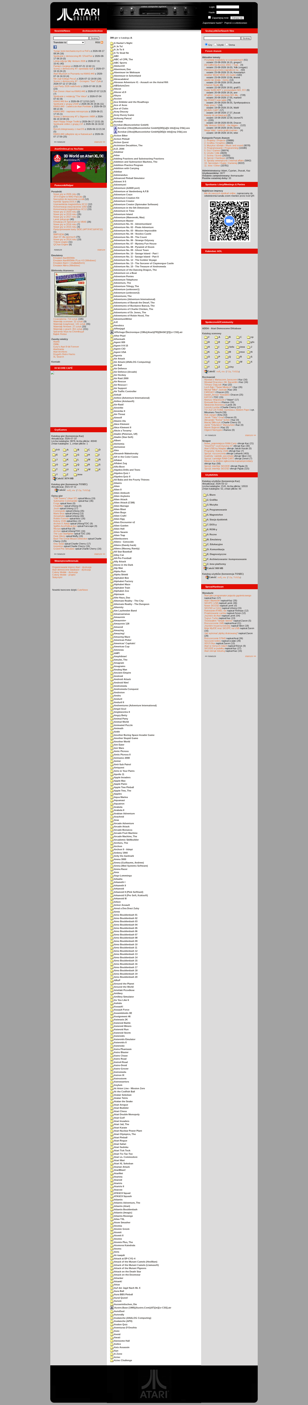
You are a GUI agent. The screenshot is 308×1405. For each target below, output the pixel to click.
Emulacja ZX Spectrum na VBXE (69, 222)
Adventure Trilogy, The (126, 286)
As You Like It (121, 1000)
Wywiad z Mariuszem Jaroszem (220, 379)
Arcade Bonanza (122, 830)
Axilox (117, 1344)
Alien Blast (119, 509)
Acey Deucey (120, 111)
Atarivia (117, 1176)
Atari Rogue (120, 1140)
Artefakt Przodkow (124, 990)
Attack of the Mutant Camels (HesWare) (135, 1261)
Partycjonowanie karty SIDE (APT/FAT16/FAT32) (78, 229)
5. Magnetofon (214, 514)
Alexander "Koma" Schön (217, 420)
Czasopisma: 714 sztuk (65, 319)
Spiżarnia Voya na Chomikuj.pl (68, 331)
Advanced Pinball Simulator (129, 178)
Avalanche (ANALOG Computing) (132, 1318)
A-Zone (117, 1354)
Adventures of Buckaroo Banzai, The (134, 305)
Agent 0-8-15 (120, 345)
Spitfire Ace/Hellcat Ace (65, 526)
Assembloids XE (122, 1013)
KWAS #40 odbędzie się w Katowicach (72, 134)
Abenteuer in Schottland (127, 75)
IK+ (206, 120)
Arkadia (117, 879)
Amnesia (118, 650)
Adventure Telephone (125, 279)
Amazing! (119, 633)
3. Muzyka (212, 504)
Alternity (118, 607)
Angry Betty (120, 715)
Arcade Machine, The (125, 836)
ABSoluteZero (121, 85)
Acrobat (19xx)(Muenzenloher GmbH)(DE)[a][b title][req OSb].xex (153, 128)
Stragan (206, 441)
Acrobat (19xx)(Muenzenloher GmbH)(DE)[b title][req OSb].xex (152, 132)
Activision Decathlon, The (127, 145)
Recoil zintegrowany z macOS (68, 129)
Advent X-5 (119, 181)
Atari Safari (119, 1144)
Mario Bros (59, 513)
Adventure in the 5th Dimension (131, 207)
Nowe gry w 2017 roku (64, 216)
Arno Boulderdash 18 (125, 970)
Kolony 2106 (59, 521)
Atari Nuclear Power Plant (127, 1130)
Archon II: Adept (61, 523)
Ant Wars (118, 748)
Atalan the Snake (123, 1101)
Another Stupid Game (125, 738)
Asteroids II (120, 1042)
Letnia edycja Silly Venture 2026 (69, 61)
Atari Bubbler (121, 1108)
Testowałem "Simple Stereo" (218, 620)
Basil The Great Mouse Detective (70, 538)
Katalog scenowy (211, 333)
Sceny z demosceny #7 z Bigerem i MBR (74, 116)
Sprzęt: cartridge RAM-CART (219, 458)
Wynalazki (207, 593)
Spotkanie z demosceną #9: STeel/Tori (72, 56)
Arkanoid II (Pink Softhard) (128, 892)
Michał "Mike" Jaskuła (215, 389)
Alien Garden (120, 525)
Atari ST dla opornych (64, 237)
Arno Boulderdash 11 (125, 947)
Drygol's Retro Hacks (64, 354)
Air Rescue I (120, 385)
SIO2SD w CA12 (212, 608)
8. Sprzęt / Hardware (214, 158)
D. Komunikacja (215, 549)
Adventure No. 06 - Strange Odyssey (133, 240)
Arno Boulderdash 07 (125, 934)
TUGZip (86, 490)
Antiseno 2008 (121, 758)
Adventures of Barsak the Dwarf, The (134, 302)
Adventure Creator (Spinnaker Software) (135, 204)
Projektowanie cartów (215, 613)
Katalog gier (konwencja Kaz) (67, 436)
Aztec (116, 1357)
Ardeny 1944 (120, 852)
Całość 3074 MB (65, 478)
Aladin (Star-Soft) (123, 437)
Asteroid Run (121, 1029)
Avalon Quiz (120, 1324)
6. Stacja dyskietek (216, 519)
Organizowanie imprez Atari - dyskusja (71, 567)
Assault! (118, 1006)
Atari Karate (120, 1127)
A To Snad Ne (121, 53)
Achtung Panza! (122, 118)
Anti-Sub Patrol (122, 764)
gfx (252, 342)
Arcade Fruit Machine (125, 833)
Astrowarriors (121, 1081)
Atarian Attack (121, 1167)
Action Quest (121, 142)
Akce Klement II (122, 427)
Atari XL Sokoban (123, 1163)
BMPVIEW (58, 234)
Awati (116, 1337)
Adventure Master (123, 220)
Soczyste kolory (212, 641)
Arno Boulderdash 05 (125, 928)
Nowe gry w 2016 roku (64, 224)
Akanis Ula (119, 421)
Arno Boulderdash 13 (125, 954)
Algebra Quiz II (121, 476)
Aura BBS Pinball (123, 1294)
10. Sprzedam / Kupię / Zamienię (220, 163)
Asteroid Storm (122, 1033)
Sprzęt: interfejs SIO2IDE (217, 466)
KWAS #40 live (60, 101)
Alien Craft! (120, 515)
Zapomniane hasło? (213, 23)
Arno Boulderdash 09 (125, 941)
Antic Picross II (122, 754)
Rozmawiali (208, 377)
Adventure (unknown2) (126, 292)
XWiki (56, 344)
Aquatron (118, 803)
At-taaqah (119, 1255)
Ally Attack (119, 561)
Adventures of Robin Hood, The (131, 315)
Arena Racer (120, 869)
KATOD (208, 397)
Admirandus (120, 175)
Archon (57, 531)
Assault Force (121, 1009)
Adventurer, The (122, 296)
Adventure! (119, 184)
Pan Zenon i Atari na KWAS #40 (69, 91)
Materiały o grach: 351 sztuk (67, 329)
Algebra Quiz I (121, 473)
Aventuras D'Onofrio (125, 1327)
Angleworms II (121, 712)
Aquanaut (119, 800)
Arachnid (118, 816)
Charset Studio (211, 85)
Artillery (118, 993)
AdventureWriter (122, 319)
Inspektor (58, 546)
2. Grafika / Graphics (215, 143)
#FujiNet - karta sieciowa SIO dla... (221, 95)
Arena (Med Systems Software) (130, 865)
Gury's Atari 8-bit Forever (66, 346)
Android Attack (122, 679)
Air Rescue (119, 381)
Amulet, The (120, 659)
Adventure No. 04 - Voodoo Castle (132, 233)
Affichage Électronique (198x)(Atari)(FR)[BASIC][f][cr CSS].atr (148, 332)
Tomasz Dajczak (212, 384)
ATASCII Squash (122, 1196)
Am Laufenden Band (125, 610)
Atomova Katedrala (124, 1245)
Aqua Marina (120, 797)
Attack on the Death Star (127, 1271)
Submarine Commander (65, 501)
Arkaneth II (119, 885)
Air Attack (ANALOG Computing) (132, 362)
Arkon (117, 902)
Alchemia (118, 444)
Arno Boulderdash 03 (125, 921)
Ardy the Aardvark (123, 856)
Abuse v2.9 (119, 92)
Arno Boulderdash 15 (125, 960)
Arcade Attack (121, 826)
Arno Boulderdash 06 (125, 931)
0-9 (58, 449)
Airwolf (117, 417)
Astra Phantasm (122, 1049)
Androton (119, 692)
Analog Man (120, 669)
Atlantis (118, 1199)
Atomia (117, 1226)
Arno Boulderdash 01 (125, 915)
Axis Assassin (121, 1347)
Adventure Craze (122, 194)
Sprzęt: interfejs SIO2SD (216, 468)
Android (118, 676)
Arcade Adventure (123, 823)
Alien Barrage (121, 506)
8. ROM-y (211, 529)
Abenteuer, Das (122, 69)
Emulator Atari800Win (64, 258)
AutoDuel (118, 1311)
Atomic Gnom (121, 1229)
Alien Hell (118, 529)
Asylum (117, 1085)
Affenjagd (119, 328)
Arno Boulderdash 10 (125, 944)
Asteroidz (119, 1046)
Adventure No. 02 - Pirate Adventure (133, 227)
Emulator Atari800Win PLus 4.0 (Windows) (74, 260)
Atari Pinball (120, 1137)
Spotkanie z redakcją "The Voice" (70, 96)
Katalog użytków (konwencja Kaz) (221, 481)
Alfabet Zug (120, 463)
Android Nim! (121, 682)
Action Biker (120, 135)
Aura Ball (118, 1291)
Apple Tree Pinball (123, 787)
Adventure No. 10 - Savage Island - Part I (135, 253)
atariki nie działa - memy (216, 80)
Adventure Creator (123, 201)
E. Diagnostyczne (216, 554)
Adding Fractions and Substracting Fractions (138, 158)
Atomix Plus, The (123, 1242)
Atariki (56, 341)
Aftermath (119, 339)
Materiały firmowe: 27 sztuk (67, 326)
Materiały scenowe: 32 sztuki (68, 321)
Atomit (117, 1232)
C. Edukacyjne (214, 544)
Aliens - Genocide (123, 542)
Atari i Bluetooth (212, 600)
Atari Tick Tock (121, 1150)
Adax (116, 155)
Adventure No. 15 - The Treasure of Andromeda (139, 266)
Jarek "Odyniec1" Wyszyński (219, 425)
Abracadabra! (121, 79)
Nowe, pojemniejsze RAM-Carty (220, 443)
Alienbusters (120, 538)
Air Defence (120, 368)
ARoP (116, 980)
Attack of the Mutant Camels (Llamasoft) (136, 1265)
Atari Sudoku (120, 1147)
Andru (117, 695)
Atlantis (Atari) (121, 1206)
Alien (116, 486)
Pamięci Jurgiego (62, 66)
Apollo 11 (118, 774)
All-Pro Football (122, 558)
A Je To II (118, 49)
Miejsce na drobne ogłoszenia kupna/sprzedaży (228, 461)
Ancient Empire (122, 672)
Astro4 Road (120, 1062)
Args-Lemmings (122, 875)
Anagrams (119, 666)
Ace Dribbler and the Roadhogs (131, 102)
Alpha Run (119, 571)
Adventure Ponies (123, 276)
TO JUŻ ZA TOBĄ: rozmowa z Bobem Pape (226, 410)
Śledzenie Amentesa (214, 404)
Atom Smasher (121, 1222)
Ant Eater (118, 744)
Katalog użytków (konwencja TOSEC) (223, 574)
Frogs (56, 503)
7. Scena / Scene (213, 155)
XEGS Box (209, 643)
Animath (118, 728)
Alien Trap (119, 535)
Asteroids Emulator (124, 1039)
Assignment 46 (122, 1016)
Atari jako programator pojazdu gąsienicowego (227, 595)
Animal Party (120, 718)
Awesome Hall (121, 1341)
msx (242, 352)
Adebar (117, 171)
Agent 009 (119, 342)
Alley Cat (118, 555)
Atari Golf (119, 1117)
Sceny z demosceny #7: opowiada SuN (73, 68)
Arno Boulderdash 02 (125, 918)
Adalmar (118, 152)
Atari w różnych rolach (215, 646)
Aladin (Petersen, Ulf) (125, 434)
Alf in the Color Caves (125, 457)
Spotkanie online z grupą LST (68, 124)
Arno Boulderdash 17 (125, 967)
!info (231, 347)
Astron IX (118, 1075)
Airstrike (118, 407)
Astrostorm (120, 1078)
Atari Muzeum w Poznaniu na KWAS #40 (73, 73)
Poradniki (56, 191)
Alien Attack (120, 499)
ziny (231, 367)
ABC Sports (120, 62)
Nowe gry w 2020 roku (64, 211)
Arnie (116, 911)
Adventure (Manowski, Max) (129, 217)
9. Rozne (211, 534)
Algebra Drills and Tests (126, 470)
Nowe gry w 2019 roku (64, 214)
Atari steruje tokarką (214, 651)
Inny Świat (58, 543)
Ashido (117, 1003)
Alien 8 (117, 489)
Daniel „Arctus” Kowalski (216, 394)
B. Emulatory (213, 539)
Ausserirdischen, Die (125, 1304)
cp (252, 337)
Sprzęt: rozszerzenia (215, 453)
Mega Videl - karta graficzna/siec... (221, 130)
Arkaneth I (119, 882)
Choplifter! (58, 506)
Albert (117, 440)
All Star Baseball (122, 551)
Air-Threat (119, 414)
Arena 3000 (119, 859)
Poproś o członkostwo (235, 23)
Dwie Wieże (59, 536)
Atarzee (117, 1189)
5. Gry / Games (212, 150)
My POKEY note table (215, 100)
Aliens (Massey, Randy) (126, 548)
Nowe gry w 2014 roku (64, 239)
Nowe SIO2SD (211, 605)
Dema (232, 45)
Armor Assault (121, 905)
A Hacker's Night (122, 43)
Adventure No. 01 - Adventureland (132, 224)
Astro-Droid (120, 1065)
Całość (62, 490)
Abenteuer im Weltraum (126, 72)
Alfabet (117, 460)
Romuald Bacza (212, 402)
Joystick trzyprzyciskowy (217, 625)
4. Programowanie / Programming (221, 148)
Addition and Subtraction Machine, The (135, 162)
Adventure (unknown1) (126, 289)
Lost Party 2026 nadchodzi (67, 86)
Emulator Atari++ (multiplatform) (69, 263)
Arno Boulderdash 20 (125, 977)
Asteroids (119, 1036)
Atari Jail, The (121, 1124)
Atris (116, 1252)
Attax (116, 1284)
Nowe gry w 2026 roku (64, 194)
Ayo (115, 1350)
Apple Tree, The (122, 790)
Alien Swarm (120, 532)
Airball (117, 394)
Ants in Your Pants (124, 771)
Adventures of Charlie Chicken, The (133, 309)
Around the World (123, 987)
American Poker (122, 640)
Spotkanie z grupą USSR (66, 104)
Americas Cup (121, 646)
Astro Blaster (120, 1052)
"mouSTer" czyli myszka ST (218, 446)
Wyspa (57, 528)
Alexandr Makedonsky (125, 453)
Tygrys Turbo (211, 618)
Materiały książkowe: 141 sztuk (69, 324)
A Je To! (118, 46)
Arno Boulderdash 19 (125, 974)
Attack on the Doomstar (126, 1274)
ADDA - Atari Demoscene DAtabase (221, 328)
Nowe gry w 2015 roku (64, 227)
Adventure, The (122, 283)
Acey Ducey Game (123, 115)
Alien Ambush (121, 493)
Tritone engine (60, 242)
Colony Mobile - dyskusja (65, 572)
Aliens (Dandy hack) (124, 545)
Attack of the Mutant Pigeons (129, 1268)
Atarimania (58, 349)
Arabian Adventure (124, 813)
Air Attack (119, 358)
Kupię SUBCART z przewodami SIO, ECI (225, 90)
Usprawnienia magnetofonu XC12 (70, 204)
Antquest (118, 767)
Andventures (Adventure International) (135, 705)
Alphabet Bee (121, 578)
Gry (210, 45)
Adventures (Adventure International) (134, 299)
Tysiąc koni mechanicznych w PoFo (71, 51)
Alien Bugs (119, 512)
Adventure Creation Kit (126, 198)
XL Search (58, 356)
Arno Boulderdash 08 (125, 937)
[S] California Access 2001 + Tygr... (222, 65)
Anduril (117, 699)
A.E (115, 322)
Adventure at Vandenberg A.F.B (131, 191)
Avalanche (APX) (122, 1321)
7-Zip (79, 490)
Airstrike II (119, 411)
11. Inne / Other (212, 165)
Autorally (118, 1314)
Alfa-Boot (119, 466)
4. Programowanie (216, 509)
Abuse (117, 88)
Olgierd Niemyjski (213, 430)
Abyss (117, 95)
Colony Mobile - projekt (63, 574)
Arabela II (118, 810)
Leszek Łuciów (212, 407)
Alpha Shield (120, 574)
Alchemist (119, 447)
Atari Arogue (120, 1104)
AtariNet (118, 1173)
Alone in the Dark (123, 565)
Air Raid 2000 (120, 378)
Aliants (117, 483)
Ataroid (117, 1180)
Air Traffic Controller (124, 391)
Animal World (121, 722)
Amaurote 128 (121, 623)
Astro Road (120, 1059)
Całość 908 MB (215, 568)
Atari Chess (120, 1111)
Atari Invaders (121, 1121)
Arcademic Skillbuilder (126, 839)
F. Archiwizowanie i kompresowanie (226, 559)
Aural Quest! (120, 1298)
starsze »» (99, 142)
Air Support (120, 388)
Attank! (117, 1281)
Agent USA (119, 352)
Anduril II (118, 702)
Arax (116, 820)
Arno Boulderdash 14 (125, 957)
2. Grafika (211, 500)
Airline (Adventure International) (131, 398)
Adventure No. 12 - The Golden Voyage (135, 260)
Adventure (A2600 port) (126, 188)
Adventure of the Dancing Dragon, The (135, 270)
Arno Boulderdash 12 (125, 951)
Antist (117, 761)
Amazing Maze (121, 637)
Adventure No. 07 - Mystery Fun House (135, 243)
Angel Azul (119, 709)
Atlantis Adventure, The (126, 1202)
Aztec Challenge (122, 1360)
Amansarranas (121, 614)
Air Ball (117, 365)
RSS (98, 42)
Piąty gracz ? (211, 105)
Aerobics (118, 325)
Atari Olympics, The (124, 1134)
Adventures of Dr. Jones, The (129, 312)
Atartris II (118, 1186)
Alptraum (118, 594)
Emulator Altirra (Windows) (66, 265)
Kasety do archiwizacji (215, 115)
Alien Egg (119, 519)
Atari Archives (60, 351)
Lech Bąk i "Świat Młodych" (218, 387)
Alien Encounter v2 (124, 522)
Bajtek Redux (60, 334)
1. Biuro (211, 495)
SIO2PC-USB (211, 603)
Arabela (117, 807)
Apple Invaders (122, 777)
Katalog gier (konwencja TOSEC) (69, 484)
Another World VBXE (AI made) (220, 75)
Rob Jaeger (210, 415)
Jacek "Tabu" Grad (214, 417)
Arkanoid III (120, 898)
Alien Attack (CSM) (124, 502)
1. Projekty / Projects (214, 140)
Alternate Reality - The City (128, 600)
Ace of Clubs (120, 108)
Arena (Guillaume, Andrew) (128, 862)
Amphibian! (120, 656)
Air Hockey (119, 375)
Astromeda (119, 1072)
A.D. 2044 (118, 149)
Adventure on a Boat (125, 273)
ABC (116, 56)
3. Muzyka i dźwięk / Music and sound (223, 145)
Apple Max (119, 781)
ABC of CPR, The (123, 59)
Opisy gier (57, 496)
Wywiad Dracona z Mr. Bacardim (221, 382)
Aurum (117, 1301)
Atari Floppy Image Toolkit (66, 121)
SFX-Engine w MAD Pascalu (67, 196)
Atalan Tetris (120, 1098)
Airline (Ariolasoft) (123, 401)
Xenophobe (59, 516)
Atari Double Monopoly (126, 1114)
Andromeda (120, 686)
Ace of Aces (120, 105)
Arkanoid (118, 888)
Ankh (116, 731)
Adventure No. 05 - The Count (130, 237)
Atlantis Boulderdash (125, 1209)
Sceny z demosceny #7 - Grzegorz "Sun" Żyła (77, 81)
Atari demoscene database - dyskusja (71, 569)
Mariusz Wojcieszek (214, 399)
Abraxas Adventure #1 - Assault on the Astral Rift (140, 82)
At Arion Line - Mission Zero (129, 1088)
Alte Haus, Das (121, 597)
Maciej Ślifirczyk (212, 422)
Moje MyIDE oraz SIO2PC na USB (221, 628)
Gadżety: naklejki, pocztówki (218, 456)
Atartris (117, 1183)
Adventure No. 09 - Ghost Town (131, 250)
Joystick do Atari (212, 615)
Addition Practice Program (128, 165)
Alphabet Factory (123, 581)
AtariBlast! (119, 1170)
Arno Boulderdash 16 (125, 964)
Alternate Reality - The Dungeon (131, 604)
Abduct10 (119, 66)
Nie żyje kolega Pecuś (64, 78)
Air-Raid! (118, 404)
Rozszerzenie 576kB (215, 638)
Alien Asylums (121, 496)
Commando (59, 511)
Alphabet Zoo (121, 591)
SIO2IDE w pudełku (214, 648)
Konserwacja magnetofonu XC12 (70, 209)
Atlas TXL (119, 1219)
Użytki (220, 45)
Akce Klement (121, 424)
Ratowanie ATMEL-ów (215, 610)
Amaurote (119, 617)
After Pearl (119, 335)
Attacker (118, 1278)
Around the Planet (123, 983)
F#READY (209, 392)
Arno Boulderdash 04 (125, 924)
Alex (116, 450)
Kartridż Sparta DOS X (64, 201)
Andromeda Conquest (125, 689)
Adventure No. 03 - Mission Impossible (135, 230)
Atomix (117, 1239)
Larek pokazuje (61, 219)
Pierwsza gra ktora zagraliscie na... (222, 70)
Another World (121, 741)
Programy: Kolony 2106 (216, 451)
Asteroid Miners (122, 1026)
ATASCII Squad (122, 1193)
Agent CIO (119, 348)
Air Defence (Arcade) (125, 372)
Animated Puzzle (123, 725)
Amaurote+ (119, 620)
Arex (116, 872)
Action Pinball (121, 139)
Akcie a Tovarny (122, 430)
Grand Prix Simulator (64, 548)
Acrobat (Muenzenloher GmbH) (131, 125)
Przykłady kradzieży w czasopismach (223, 60)
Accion (117, 98)
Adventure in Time (123, 211)
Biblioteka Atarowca (62, 270)
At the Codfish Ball (124, 1091)
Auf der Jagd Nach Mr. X (126, 1288)
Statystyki (57, 577)
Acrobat (118, 121)
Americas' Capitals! (124, 643)
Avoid (116, 1334)
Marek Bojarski (212, 427)
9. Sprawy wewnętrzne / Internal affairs (224, 160)
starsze (101, 249)
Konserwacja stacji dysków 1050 (70, 206)
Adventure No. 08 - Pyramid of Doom (133, 247)
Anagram (118, 663)
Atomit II (118, 1235)
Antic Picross (121, 751)
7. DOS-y (211, 524)
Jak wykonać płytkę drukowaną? (221, 633)
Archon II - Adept (123, 849)
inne (79, 474)
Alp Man (118, 568)
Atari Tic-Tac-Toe (123, 1154)
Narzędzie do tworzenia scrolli (68, 199)
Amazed (118, 627)
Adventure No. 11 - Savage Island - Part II (136, 256)
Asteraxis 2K (120, 1019)
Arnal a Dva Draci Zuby (126, 908)
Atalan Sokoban (122, 1095)
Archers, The (120, 843)
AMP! (116, 653)
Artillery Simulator (123, 996)
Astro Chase (120, 1055)
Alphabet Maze (121, 584)
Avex (116, 1331)
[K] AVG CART (211, 110)
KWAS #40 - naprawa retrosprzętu (70, 111)
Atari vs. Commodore (125, 1157)
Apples (117, 794)
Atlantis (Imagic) (122, 1212)
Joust (56, 508)
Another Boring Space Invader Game (133, 735)
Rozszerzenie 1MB (214, 623)
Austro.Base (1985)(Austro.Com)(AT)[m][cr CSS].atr (142, 1307)
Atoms (117, 1248)
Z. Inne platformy (216, 564)
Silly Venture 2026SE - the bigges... (222, 125)
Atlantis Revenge (123, 1216)
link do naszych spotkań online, (220, 193)
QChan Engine (60, 244)
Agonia (117, 355)
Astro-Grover (120, 1068)
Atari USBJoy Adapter (215, 448)
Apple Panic (120, 784)
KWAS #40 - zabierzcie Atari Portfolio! (72, 106)
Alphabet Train (121, 587)
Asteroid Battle (122, 1023)
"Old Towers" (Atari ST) (65, 498)
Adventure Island (123, 214)
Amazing (118, 630)
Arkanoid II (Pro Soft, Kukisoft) (130, 895)
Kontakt (55, 361)
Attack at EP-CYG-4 (124, 1258)
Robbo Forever (61, 518)
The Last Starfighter (63, 533)
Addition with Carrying (126, 168)
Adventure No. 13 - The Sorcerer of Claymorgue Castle (143, 263)
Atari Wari (119, 1160)
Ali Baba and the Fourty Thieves (131, 479)
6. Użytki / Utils (212, 153)
